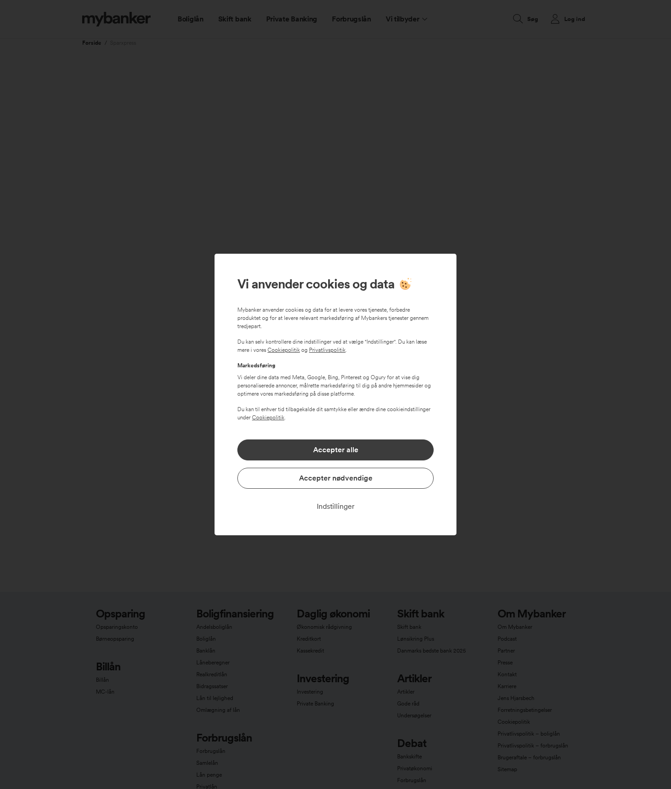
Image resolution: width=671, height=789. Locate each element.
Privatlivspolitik (327, 350)
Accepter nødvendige (335, 478)
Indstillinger (336, 506)
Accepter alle (335, 449)
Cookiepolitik (283, 350)
